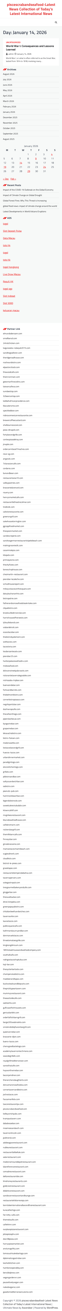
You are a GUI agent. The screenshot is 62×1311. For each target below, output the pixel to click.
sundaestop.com (10, 391)
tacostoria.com (9, 646)
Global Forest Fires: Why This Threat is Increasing (24, 200)
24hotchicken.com (11, 343)
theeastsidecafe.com (12, 998)
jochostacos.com (10, 1094)
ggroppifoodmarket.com (13, 526)
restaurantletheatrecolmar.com (17, 502)
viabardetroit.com (11, 627)
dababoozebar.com (11, 1123)
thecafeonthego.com (12, 713)
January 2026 (9, 111)
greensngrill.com (10, 516)
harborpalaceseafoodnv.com (15, 660)
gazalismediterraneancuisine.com (18, 1291)
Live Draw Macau (12, 274)
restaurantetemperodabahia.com (17, 872)
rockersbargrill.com (11, 829)
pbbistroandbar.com (11, 776)
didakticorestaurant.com (14, 1190)
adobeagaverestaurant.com (15, 1142)
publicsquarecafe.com (12, 925)
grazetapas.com (10, 868)
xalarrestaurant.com (12, 1157)
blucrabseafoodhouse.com (14, 819)
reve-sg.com (8, 453)
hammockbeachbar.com (13, 795)
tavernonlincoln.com (12, 1132)
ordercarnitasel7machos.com (16, 449)
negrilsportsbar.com (12, 704)
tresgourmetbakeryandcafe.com (17, 887)
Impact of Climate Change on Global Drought (22, 195)
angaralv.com (9, 458)
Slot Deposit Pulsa (12, 231)
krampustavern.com (12, 1118)
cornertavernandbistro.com (15, 1089)
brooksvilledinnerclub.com (14, 612)
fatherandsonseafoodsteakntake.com (20, 603)
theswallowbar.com (11, 896)
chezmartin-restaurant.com (15, 574)
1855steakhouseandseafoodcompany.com (22, 949)
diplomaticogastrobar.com (14, 1258)
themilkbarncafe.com (12, 834)
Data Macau (9, 238)
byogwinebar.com (11, 723)
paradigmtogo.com (11, 762)
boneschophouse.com (12, 569)
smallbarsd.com (10, 338)
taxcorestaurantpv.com (13, 1104)
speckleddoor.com (11, 410)
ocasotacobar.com (11, 632)
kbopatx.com (8, 555)
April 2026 (7, 95)
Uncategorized (13, 42)
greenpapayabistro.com (13, 906)
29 (28, 171)
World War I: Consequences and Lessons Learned (30, 47)
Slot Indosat (9, 296)
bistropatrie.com (10, 598)
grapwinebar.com (10, 728)
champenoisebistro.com (13, 974)
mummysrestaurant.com (14, 993)
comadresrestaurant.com (14, 1171)
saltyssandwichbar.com (13, 781)
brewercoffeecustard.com (14, 420)
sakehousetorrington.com (14, 521)
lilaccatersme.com (11, 405)
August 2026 (8, 74)
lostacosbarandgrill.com (13, 747)
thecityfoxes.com (10, 564)
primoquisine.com (11, 559)
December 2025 (10, 117)
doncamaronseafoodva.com (15, 1084)
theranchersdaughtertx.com (15, 1079)
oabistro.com (8, 786)
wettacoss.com (10, 641)
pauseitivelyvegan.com (13, 1282)
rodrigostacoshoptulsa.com (15, 959)
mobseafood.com (10, 665)
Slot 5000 (8, 303)
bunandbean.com (10, 473)
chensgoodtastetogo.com (14, 1046)
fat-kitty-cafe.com (11, 1214)
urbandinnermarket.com (14, 757)
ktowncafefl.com (10, 810)
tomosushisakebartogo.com (15, 1253)
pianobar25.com (10, 656)
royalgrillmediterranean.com (15, 1060)
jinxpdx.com (8, 444)
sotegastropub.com (11, 882)
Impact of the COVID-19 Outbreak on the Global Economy (28, 189)
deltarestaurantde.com (13, 1176)
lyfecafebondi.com (11, 622)
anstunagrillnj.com (11, 1248)
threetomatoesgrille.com (14, 940)
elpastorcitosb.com (11, 367)
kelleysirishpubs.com (12, 1113)
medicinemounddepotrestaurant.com (19, 1161)
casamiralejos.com (11, 550)
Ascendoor (27, 1307)
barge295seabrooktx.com (14, 1022)
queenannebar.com (11, 1031)
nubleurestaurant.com (13, 1147)
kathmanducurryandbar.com (15, 930)
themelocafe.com (10, 1219)
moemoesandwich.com (13, 1128)
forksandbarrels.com (12, 689)
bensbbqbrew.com (11, 1272)
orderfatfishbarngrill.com (14, 1017)
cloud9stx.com (9, 858)
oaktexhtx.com (9, 1002)
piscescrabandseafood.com (15, 1108)
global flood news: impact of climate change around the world (30, 206)
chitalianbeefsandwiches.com (16, 911)
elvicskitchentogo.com (13, 766)
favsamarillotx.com (11, 1099)
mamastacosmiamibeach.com (16, 848)
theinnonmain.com (11, 376)
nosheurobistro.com (12, 362)
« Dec (6, 179)
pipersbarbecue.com (12, 718)
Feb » (13, 179)
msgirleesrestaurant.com (14, 815)
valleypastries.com (11, 482)
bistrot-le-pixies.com (12, 863)
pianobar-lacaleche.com (13, 579)
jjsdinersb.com (9, 1137)
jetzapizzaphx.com (11, 1234)
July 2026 (7, 79)
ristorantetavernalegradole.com (17, 675)
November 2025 (10, 122)
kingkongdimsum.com (13, 945)
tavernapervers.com (12, 877)
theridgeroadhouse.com (13, 357)
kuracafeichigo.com (11, 1210)
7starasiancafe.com (12, 463)
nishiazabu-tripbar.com (13, 680)
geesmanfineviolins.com (14, 381)
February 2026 (9, 106)
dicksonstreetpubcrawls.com (15, 670)
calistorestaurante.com (13, 511)
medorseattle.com (11, 742)
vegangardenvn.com (12, 1277)
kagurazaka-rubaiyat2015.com (16, 347)
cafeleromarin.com (11, 824)
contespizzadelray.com (13, 439)
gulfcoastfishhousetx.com (14, 1007)
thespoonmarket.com (12, 530)
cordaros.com (9, 468)
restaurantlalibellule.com (14, 1152)
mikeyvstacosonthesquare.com (17, 588)
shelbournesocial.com (12, 425)
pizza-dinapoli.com (11, 429)
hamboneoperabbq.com (13, 1267)
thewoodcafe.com (11, 372)
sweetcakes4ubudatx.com (14, 805)
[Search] (56, 22)
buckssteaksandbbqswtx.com (16, 983)
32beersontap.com (11, 396)
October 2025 (9, 128)
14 (20, 162)
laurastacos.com (10, 921)
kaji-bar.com (8, 964)
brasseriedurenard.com (13, 487)
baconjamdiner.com (11, 1075)
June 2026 (7, 84)
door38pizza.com (10, 1238)
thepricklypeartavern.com (14, 988)
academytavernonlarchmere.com (17, 1051)
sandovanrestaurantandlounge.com (19, 1195)
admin (11, 54)
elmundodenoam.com (12, 333)
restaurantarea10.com (13, 477)
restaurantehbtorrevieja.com (15, 1200)
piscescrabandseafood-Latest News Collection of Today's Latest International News (31, 9)
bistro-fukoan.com (11, 738)
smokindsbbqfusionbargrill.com (17, 1027)
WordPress (52, 1307)
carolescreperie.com (12, 535)
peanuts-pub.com (11, 791)
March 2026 (8, 101)
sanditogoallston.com (12, 352)
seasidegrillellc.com (11, 1055)
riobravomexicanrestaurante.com (17, 415)
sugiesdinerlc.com (11, 853)
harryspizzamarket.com (13, 1243)
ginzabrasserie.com (11, 844)
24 (44, 167)
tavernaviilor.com (10, 916)
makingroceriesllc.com (13, 545)
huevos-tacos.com (11, 752)
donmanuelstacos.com (13, 935)
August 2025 (8, 139)
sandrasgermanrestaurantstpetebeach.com (22, 540)
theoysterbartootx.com (13, 969)
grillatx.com (8, 771)
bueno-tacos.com (10, 1041)
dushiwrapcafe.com (11, 709)
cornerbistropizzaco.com (13, 699)
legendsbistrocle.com (12, 800)
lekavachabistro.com (12, 733)
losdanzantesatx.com (12, 651)
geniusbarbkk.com (11, 1012)
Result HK (8, 281)
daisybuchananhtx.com (13, 593)
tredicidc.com (9, 506)
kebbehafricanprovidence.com (16, 400)
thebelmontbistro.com (13, 694)
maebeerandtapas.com (13, 978)
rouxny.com (8, 492)
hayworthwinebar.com (13, 1070)
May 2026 (7, 90)
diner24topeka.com (11, 901)
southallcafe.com (10, 954)
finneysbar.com (10, 839)
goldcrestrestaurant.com (14, 1185)
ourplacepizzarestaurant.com (15, 1229)
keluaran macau (11, 310)
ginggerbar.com (10, 892)
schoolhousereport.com (13, 583)
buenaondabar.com (11, 685)
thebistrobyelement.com (14, 636)
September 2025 (10, 133)
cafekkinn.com (9, 1224)
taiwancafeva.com (11, 386)
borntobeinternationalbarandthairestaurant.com (24, 1205)
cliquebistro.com (10, 608)
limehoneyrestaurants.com (15, 1181)
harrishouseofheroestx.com (15, 617)
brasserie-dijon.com (12, 1036)
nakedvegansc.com (11, 1287)
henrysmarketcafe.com (13, 497)
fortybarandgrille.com (12, 434)
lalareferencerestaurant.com (15, 1166)
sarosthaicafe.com (11, 1065)
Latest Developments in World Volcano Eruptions (24, 211)
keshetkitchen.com (11, 1262)
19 (4, 167)
